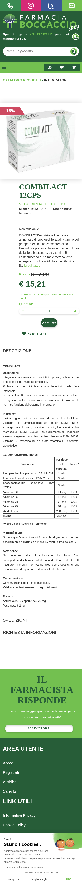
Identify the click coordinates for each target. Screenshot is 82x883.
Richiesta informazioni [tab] (29, 632)
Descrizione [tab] (17, 350)
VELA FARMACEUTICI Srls (42, 204)
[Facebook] (51, 5)
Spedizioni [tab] (15, 620)
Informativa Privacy (19, 815)
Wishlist (9, 782)
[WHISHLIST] (62, 67)
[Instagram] (31, 5)
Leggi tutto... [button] (32, 265)
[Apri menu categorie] (4, 67)
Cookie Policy (14, 825)
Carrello (9, 791)
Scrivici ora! (39, 728)
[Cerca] (73, 51)
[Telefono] (10, 5)
